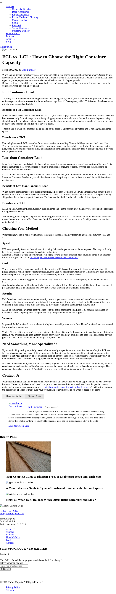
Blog (8, 41)
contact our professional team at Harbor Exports (65, 387)
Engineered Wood (20, 14)
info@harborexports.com (12, 513)
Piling (15, 22)
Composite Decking (21, 9)
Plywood (16, 25)
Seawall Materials (20, 28)
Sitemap (10, 590)
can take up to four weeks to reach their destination (54, 257)
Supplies (10, 6)
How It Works (13, 33)
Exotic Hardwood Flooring (25, 17)
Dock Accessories (20, 12)
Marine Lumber (19, 20)
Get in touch (6, 46)
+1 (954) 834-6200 (9, 511)
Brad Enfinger (28, 70)
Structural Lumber (20, 31)
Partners (10, 36)
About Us (10, 39)
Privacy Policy (13, 587)
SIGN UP (5, 569)
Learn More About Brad (18, 426)
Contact (9, 542)
